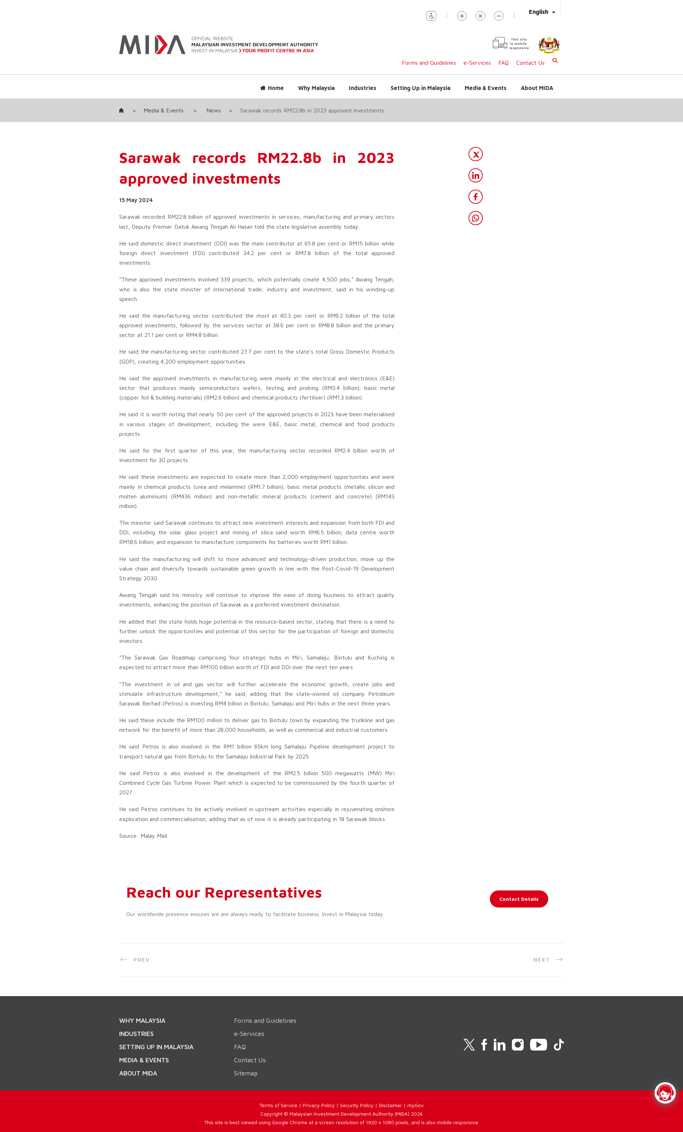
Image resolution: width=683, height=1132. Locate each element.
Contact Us (530, 62)
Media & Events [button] (486, 88)
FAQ (503, 62)
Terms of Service (278, 1105)
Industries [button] (362, 88)
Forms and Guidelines (429, 62)
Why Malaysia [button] (316, 88)
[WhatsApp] (475, 218)
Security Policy (357, 1105)
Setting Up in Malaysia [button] (420, 88)
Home (276, 88)
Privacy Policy (319, 1105)
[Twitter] (475, 154)
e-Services (477, 62)
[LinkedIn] (475, 175)
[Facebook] (475, 197)
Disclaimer (390, 1105)
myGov (415, 1105)
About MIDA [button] (537, 88)
